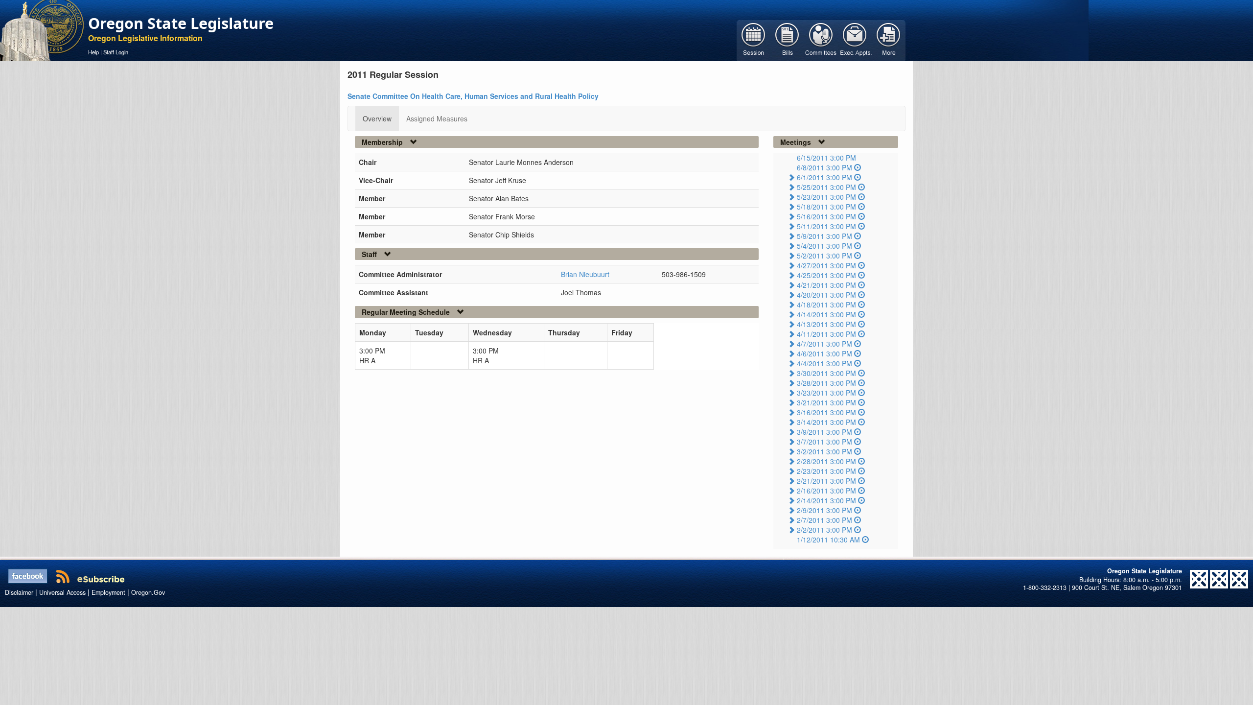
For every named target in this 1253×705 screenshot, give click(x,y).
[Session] (753, 39)
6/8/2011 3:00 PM (824, 167)
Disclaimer (19, 592)
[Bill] (787, 39)
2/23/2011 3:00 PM (826, 471)
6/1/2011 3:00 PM (824, 177)
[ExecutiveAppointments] (855, 39)
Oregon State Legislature (181, 23)
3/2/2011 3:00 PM (824, 451)
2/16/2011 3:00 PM (826, 490)
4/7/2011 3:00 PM (824, 344)
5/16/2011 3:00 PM (826, 216)
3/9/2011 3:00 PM (824, 432)
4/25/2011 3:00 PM (826, 275)
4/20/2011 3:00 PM (826, 295)
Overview (377, 118)
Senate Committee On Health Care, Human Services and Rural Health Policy (473, 96)
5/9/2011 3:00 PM (824, 236)
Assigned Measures (436, 118)
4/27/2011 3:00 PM (826, 265)
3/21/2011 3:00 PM (826, 402)
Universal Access (62, 592)
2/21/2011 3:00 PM (826, 481)
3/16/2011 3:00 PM (826, 412)
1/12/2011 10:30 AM (828, 539)
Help (93, 52)
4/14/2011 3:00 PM (826, 314)
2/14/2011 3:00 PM (826, 500)
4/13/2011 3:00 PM (826, 324)
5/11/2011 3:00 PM (826, 226)
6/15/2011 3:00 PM (826, 158)
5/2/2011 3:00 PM (824, 255)
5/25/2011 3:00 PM (826, 187)
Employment (108, 592)
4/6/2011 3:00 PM (824, 353)
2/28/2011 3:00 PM (826, 461)
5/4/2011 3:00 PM (824, 246)
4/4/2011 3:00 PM (824, 363)
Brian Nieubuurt (585, 274)
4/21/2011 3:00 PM (826, 285)
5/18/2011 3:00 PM (826, 207)
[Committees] (821, 39)
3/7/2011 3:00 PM (824, 441)
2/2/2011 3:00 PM (824, 530)
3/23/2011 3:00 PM (826, 393)
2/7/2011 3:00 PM (824, 520)
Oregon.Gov (148, 592)
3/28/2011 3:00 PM (826, 383)
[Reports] (888, 39)
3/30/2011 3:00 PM (826, 373)
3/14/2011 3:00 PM (826, 422)
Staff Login (115, 52)
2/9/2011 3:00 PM (824, 510)
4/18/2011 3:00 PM (826, 304)
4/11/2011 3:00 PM (826, 334)
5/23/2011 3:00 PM (826, 197)
